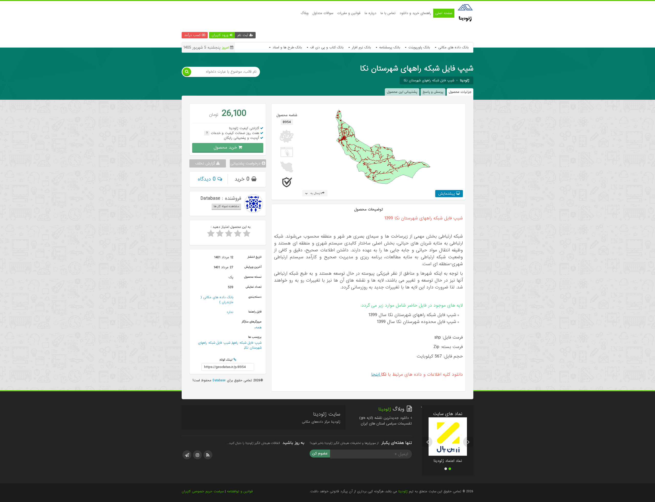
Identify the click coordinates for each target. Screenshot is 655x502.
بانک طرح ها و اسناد (286, 47)
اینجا (375, 374)
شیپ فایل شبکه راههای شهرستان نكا (429, 80)
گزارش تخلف (205, 163)
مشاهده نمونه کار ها (226, 206)
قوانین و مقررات (349, 13)
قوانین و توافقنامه (240, 491)
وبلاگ (305, 13)
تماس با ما (388, 13)
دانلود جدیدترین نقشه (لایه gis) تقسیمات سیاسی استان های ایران (385, 420)
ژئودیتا (403, 491)
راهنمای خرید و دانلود (415, 13)
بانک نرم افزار (361, 47)
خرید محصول (226, 147)
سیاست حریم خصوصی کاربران (203, 491)
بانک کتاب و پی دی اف (326, 47)
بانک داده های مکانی (452, 47)
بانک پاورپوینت (418, 47)
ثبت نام (243, 35)
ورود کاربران (221, 35)
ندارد (229, 312)
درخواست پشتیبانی (246, 163)
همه (258, 327)
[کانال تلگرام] (186, 454)
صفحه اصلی (443, 13)
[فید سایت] (207, 454)
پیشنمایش (447, 193)
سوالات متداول (323, 13)
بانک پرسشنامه (389, 47)
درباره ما (370, 13)
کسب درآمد (193, 35)
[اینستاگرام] (197, 454)
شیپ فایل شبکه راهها (246, 342)
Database (218, 380)
